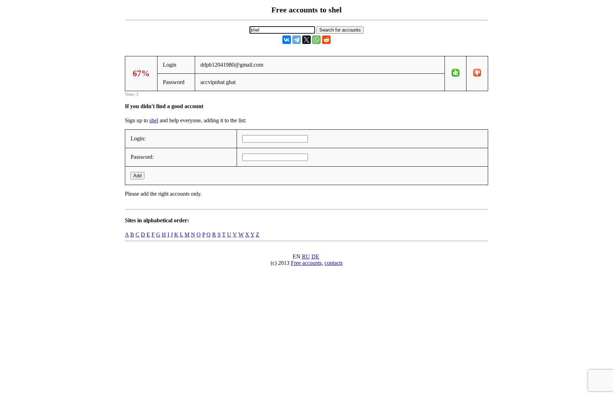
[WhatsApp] (316, 39)
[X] (306, 39)
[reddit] (326, 39)
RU (306, 256)
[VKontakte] (286, 39)
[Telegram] (296, 39)
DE (315, 256)
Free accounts (306, 263)
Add (137, 175)
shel (153, 120)
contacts (334, 263)
